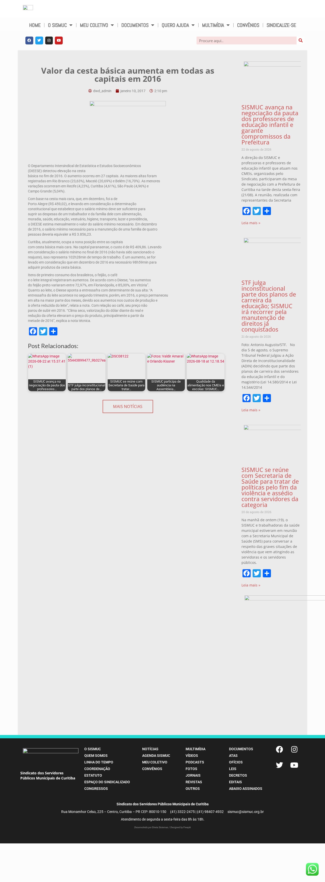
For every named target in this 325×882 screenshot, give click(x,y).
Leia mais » (250, 222)
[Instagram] (49, 40)
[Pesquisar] (300, 40)
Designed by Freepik (180, 827)
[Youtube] (59, 40)
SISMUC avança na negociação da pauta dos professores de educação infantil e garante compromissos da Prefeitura (269, 124)
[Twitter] (39, 40)
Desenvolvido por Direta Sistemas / (152, 827)
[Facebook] (29, 40)
